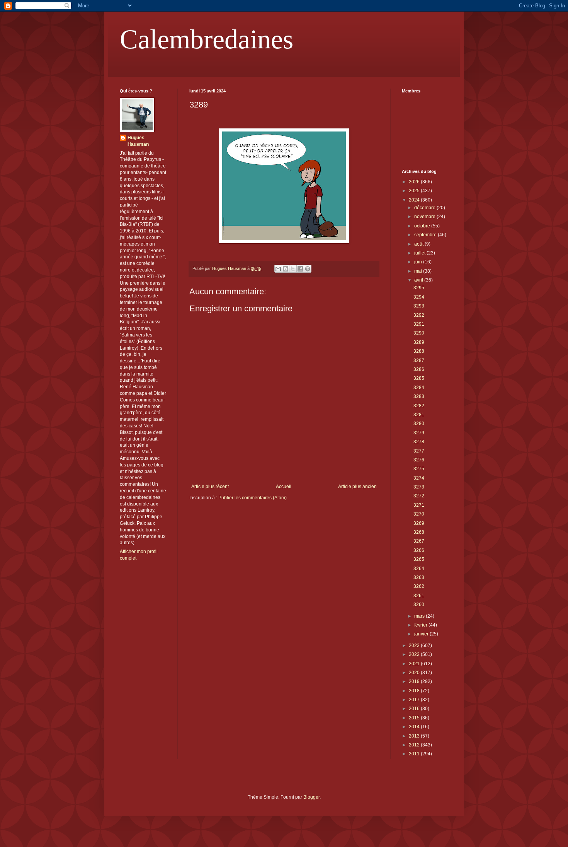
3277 (418, 451)
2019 (415, 681)
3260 (418, 604)
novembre (425, 216)
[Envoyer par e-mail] (278, 269)
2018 (415, 690)
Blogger (311, 797)
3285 (418, 378)
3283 (418, 396)
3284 (418, 387)
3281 (418, 414)
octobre (422, 226)
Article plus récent (210, 486)
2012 (415, 745)
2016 (415, 708)
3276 (418, 460)
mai (418, 271)
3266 (418, 550)
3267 (418, 541)
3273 (418, 487)
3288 (418, 351)
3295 (418, 287)
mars (420, 616)
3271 (418, 505)
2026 (415, 181)
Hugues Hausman (138, 141)
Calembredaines (206, 39)
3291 (418, 324)
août (419, 244)
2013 (415, 736)
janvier (422, 634)
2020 (415, 672)
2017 (415, 699)
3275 (418, 468)
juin (418, 262)
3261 (418, 595)
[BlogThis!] (285, 269)
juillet (420, 253)
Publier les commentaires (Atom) (252, 497)
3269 (418, 523)
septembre (426, 234)
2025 (415, 190)
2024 (415, 200)
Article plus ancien (357, 486)
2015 (415, 718)
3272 (418, 496)
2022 (415, 654)
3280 (418, 423)
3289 (418, 342)
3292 (418, 315)
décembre (425, 207)
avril (419, 280)
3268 (418, 532)
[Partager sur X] (293, 269)
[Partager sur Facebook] (300, 269)
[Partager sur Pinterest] (307, 269)
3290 (418, 333)
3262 (418, 586)
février (421, 625)
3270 (418, 514)
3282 (418, 405)
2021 (415, 663)
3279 (418, 432)
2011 (415, 753)
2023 (415, 645)
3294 (418, 297)
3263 (418, 577)
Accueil (283, 486)
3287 (418, 360)
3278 (418, 441)
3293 (418, 306)
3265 (418, 559)
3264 (418, 568)
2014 (415, 726)
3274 (418, 478)
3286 (418, 369)
